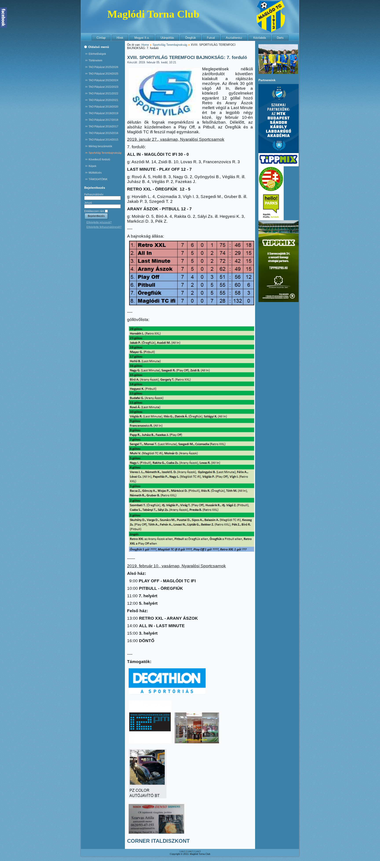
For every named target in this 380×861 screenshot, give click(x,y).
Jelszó (88, 202)
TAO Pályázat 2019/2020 (103, 106)
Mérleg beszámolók (100, 146)
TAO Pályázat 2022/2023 (103, 86)
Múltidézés (95, 172)
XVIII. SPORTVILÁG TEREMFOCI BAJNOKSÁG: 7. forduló (187, 57)
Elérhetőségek (97, 53)
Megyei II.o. (142, 37)
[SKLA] (278, 152)
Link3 (198, 851)
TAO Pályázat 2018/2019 (103, 113)
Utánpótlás (167, 37)
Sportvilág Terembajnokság (105, 152)
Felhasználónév (93, 194)
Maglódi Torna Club (153, 14)
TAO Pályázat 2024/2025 (103, 73)
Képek (92, 166)
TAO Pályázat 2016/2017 (103, 126)
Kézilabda (259, 37)
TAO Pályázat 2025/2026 (103, 67)
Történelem (95, 60)
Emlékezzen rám (94, 211)
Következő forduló (99, 159)
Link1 (182, 851)
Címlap (101, 37)
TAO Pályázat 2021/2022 (103, 93)
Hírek (120, 37)
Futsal (211, 37)
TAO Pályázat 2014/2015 (103, 139)
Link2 (190, 851)
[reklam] (278, 165)
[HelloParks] (271, 219)
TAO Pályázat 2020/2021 (103, 100)
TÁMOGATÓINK (98, 179)
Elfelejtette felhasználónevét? (104, 227)
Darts (280, 37)
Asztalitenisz (234, 37)
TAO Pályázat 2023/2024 (103, 80)
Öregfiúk (190, 37)
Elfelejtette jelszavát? (99, 222)
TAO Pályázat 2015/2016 (103, 133)
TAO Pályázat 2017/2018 (103, 119)
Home (145, 44)
